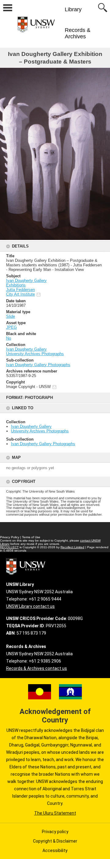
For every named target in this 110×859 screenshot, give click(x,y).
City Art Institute (20, 294)
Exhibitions (16, 285)
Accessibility (55, 850)
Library (73, 9)
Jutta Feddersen (20, 289)
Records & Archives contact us (36, 668)
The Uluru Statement (55, 813)
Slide (10, 316)
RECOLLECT (9, 547)
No (8, 338)
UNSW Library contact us (30, 606)
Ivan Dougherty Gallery (31, 426)
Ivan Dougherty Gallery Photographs (43, 444)
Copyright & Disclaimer (55, 841)
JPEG (11, 327)
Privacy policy (55, 831)
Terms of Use (31, 537)
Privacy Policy (9, 537)
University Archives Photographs (40, 431)
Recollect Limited (72, 547)
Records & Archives (77, 33)
